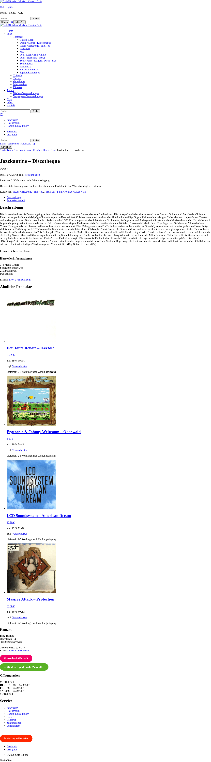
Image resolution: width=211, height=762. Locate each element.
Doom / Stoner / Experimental (35, 42)
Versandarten (13, 725)
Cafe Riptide (6, 7)
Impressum (12, 120)
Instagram (12, 134)
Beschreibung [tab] (14, 197)
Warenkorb (27, 143)
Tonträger (18, 36)
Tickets (17, 78)
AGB (9, 716)
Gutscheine (19, 81)
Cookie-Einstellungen (18, 125)
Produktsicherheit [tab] (16, 200)
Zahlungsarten (14, 722)
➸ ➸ (24, 667)
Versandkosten (32, 174)
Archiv (10, 90)
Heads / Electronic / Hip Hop (35, 45)
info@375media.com (19, 279)
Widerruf (11, 719)
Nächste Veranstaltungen (26, 93)
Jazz (22, 51)
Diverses (17, 87)
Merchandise (20, 84)
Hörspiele (25, 48)
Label (10, 102)
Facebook (12, 131)
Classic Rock (26, 39)
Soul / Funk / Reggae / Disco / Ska (38, 60)
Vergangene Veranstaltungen (28, 96)
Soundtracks (26, 63)
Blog (9, 99)
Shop (9, 33)
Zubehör (17, 75)
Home (10, 30)
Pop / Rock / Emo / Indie (33, 54)
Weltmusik (25, 66)
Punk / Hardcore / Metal (32, 57)
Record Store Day (29, 69)
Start (2, 150)
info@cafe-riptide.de (19, 650)
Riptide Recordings (30, 72)
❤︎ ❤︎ (16, 658)
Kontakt (11, 105)
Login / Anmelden (9, 143)
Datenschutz (13, 122)
